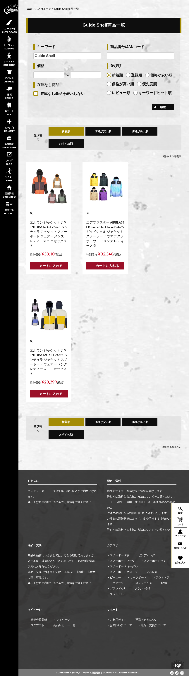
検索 (163, 107)
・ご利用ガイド (116, 619)
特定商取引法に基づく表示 (55, 502)
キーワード (46, 47)
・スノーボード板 (118, 555)
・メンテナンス (142, 583)
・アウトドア (161, 577)
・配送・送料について (146, 619)
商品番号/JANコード (127, 47)
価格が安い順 (103, 131)
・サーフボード (137, 577)
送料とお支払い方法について (136, 496)
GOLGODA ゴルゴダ (39, 8)
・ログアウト (36, 625)
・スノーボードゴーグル (122, 566)
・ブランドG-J (141, 588)
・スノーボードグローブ (122, 571)
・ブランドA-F (116, 588)
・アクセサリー (116, 583)
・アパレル (151, 571)
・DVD (162, 583)
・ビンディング (145, 555)
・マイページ (61, 619)
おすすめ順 (66, 143)
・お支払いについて (119, 625)
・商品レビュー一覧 (63, 625)
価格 (40, 66)
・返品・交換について (152, 625)
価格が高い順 (140, 131)
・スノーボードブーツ (121, 560)
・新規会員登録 (37, 619)
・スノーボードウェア (155, 560)
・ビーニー (114, 577)
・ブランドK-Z (116, 594)
